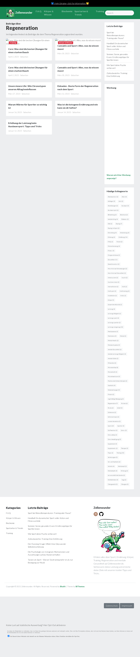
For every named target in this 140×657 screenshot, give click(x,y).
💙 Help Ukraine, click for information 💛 (70, 3)
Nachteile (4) (111, 385)
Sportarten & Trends (81, 13)
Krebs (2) (123, 295)
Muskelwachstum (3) (114, 376)
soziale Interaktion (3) (114, 421)
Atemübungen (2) (113, 206)
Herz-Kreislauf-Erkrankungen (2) (117, 268)
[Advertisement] (119, 132)
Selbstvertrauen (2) (113, 417)
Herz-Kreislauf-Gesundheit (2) (117, 273)
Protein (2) (111, 394)
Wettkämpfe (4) (112, 471)
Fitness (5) (111, 250)
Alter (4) (124, 197)
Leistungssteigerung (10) (115, 327)
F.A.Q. (39, 11)
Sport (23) (111, 426)
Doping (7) (119, 223)
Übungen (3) (125, 484)
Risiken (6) (124, 403)
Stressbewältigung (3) (114, 439)
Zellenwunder (23, 12)
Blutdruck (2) (124, 215)
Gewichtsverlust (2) (113, 264)
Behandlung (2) (112, 215)
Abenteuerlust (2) (113, 197)
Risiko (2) (111, 408)
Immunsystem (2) (113, 277)
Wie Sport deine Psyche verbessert (42, 534)
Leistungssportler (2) (114, 322)
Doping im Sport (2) (113, 228)
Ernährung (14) (123, 237)
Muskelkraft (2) (112, 372)
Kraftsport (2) (112, 291)
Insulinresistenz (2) (113, 282)
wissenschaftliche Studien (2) (116, 475)
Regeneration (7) (113, 403)
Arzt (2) (121, 201)
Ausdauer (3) (125, 206)
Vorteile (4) (111, 466)
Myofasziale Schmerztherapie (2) (117, 381)
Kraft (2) (124, 286)
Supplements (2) (113, 448)
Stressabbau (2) (112, 435)
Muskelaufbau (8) (113, 367)
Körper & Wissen (48, 13)
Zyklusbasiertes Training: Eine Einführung (45, 539)
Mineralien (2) (112, 363)
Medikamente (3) (113, 331)
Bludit (63, 586)
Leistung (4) (111, 309)
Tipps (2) (110, 453)
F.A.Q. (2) (110, 241)
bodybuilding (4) (113, 219)
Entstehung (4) (112, 232)
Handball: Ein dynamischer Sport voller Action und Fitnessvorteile (117, 46)
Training (100, 11)
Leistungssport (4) (113, 318)
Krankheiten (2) (112, 295)
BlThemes (80, 586)
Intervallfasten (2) (113, 286)
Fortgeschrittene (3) (114, 255)
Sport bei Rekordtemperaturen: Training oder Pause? (116, 35)
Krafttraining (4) (124, 291)
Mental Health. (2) (113, 340)
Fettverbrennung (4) (114, 246)
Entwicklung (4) (124, 232)
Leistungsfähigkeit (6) (114, 313)
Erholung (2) (111, 237)
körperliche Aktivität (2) (115, 304)
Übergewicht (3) (113, 484)
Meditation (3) (112, 336)
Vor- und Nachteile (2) (114, 462)
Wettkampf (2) (122, 466)
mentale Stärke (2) (113, 358)
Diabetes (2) (125, 219)
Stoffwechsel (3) (112, 430)
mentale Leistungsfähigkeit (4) (117, 354)
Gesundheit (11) (112, 259)
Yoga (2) (124, 480)
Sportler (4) (120, 426)
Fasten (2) (119, 241)
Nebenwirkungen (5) (114, 390)
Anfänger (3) (111, 201)
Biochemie (67, 11)
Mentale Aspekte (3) (114, 345)
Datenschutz (112, 605)
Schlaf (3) (119, 408)
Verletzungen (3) (113, 457)
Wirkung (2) (124, 471)
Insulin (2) (125, 277)
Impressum (127, 605)
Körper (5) (111, 300)
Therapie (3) (124, 448)
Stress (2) (124, 430)
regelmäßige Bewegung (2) (116, 399)
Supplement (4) (112, 444)
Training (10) (120, 453)
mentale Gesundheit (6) (115, 349)
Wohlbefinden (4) (113, 480)
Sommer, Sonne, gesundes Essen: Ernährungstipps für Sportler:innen (118, 57)
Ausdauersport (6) (113, 210)
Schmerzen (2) (112, 412)
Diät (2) (110, 223)
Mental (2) (123, 336)
